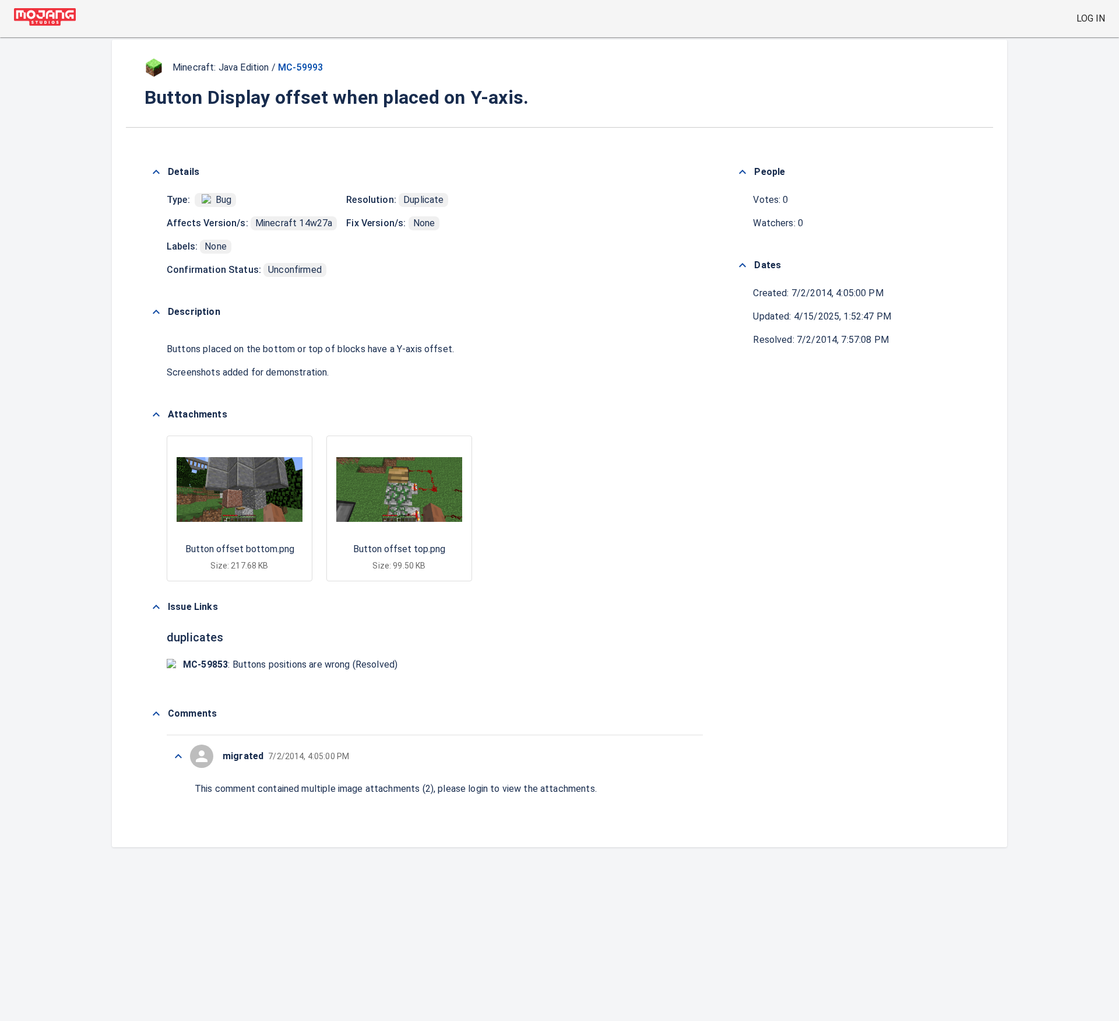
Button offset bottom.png (239, 549)
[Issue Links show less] (156, 607)
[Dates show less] (742, 265)
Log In (1090, 18)
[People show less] (742, 172)
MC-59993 (300, 67)
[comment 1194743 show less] (178, 756)
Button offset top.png (399, 549)
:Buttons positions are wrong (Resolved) (290, 664)
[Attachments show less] (156, 414)
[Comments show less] (156, 713)
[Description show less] (156, 312)
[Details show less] (156, 172)
